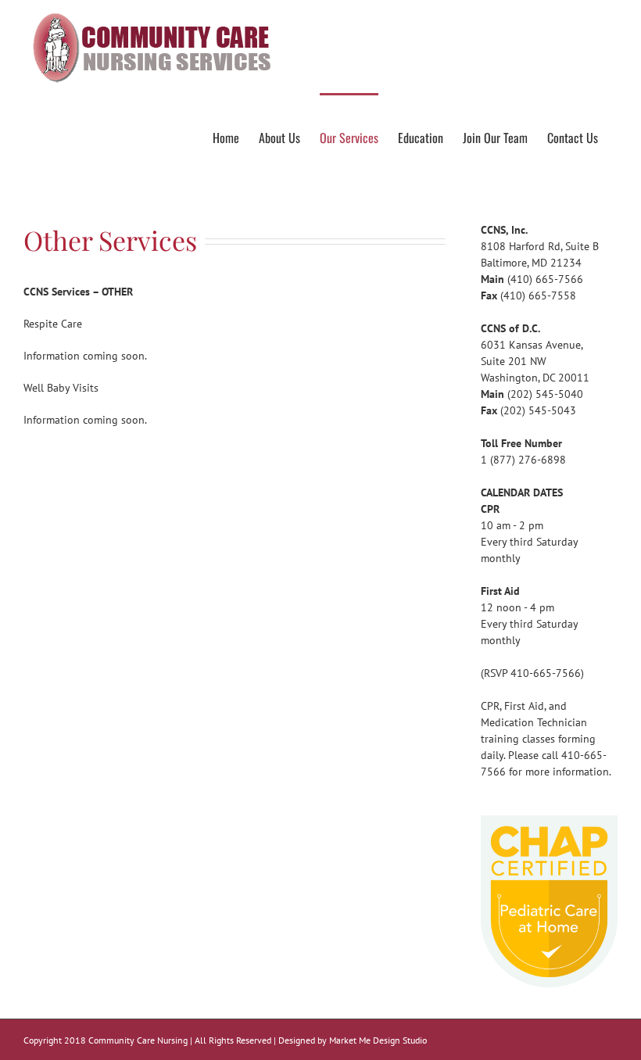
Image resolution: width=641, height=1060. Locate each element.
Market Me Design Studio (378, 1040)
